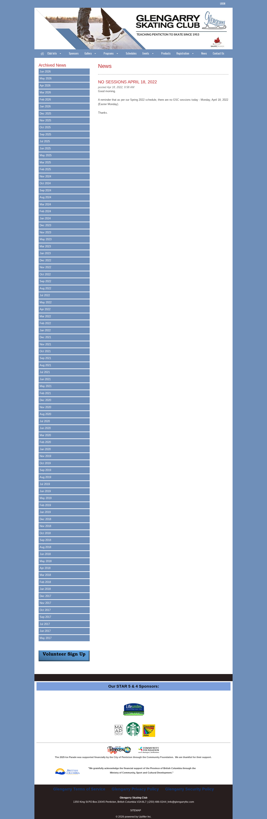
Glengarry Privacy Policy (135, 789)
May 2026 (46, 78)
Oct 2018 (45, 533)
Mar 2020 (45, 435)
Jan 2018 (45, 588)
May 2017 (46, 638)
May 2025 (46, 155)
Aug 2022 (45, 288)
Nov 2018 (45, 526)
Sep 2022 (45, 281)
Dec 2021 (45, 337)
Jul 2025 (45, 141)
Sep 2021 (45, 358)
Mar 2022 (45, 316)
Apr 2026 (45, 85)
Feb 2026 (45, 99)
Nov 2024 (45, 176)
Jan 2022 (45, 330)
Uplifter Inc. (145, 816)
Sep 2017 (45, 616)
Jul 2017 (45, 624)
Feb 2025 (45, 169)
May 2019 (46, 498)
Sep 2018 (45, 540)
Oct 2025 (45, 127)
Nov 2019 (45, 456)
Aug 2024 (45, 197)
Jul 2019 (45, 484)
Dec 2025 (45, 113)
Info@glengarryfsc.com (181, 802)
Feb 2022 (45, 323)
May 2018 (46, 561)
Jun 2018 (45, 554)
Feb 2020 (45, 442)
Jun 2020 (45, 428)
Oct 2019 (45, 463)
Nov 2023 (45, 232)
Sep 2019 (45, 470)
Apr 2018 (45, 568)
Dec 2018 (45, 519)
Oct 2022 (45, 274)
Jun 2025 (45, 148)
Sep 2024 (45, 190)
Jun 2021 (45, 379)
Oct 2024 (45, 183)
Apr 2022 (45, 309)
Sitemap (135, 810)
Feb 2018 (45, 582)
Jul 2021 (45, 372)
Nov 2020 (45, 407)
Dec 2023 (45, 225)
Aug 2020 (45, 414)
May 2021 (46, 386)
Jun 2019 (45, 491)
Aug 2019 (45, 477)
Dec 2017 (45, 596)
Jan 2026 (45, 106)
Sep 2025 (45, 134)
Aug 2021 (45, 365)
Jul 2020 (45, 421)
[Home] (42, 54)
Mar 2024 (45, 204)
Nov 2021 (45, 344)
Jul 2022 (45, 295)
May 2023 (46, 239)
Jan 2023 (45, 253)
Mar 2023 (45, 246)
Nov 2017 (45, 602)
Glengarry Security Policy (189, 789)
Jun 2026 (45, 71)
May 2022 (46, 302)
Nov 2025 (45, 120)
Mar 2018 (45, 574)
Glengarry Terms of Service (79, 789)
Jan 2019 (45, 512)
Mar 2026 (45, 92)
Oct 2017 (45, 610)
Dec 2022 (45, 260)
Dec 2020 (45, 400)
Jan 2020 (45, 449)
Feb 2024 (45, 211)
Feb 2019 (45, 505)
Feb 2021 (45, 393)
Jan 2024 (45, 218)
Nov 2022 (45, 267)
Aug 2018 (45, 547)
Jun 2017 (45, 630)
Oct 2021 (45, 351)
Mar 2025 (45, 162)
